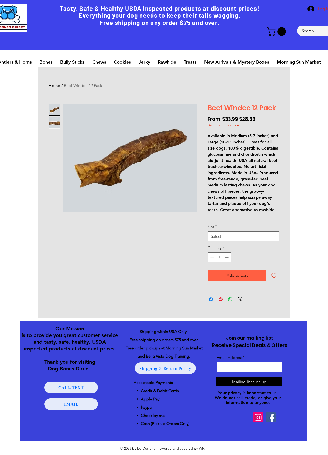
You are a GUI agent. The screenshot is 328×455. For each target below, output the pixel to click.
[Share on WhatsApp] (230, 299)
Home (54, 85)
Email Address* (230, 357)
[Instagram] (258, 417)
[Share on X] (240, 299)
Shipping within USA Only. (164, 331)
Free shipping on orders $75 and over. (164, 339)
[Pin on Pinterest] (221, 299)
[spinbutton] (219, 257)
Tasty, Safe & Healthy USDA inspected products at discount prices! (159, 8)
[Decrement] (211, 257)
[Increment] (227, 257)
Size (212, 226)
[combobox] (243, 236)
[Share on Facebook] (211, 299)
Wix (202, 448)
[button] (277, 31)
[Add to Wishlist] (274, 275)
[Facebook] (271, 417)
